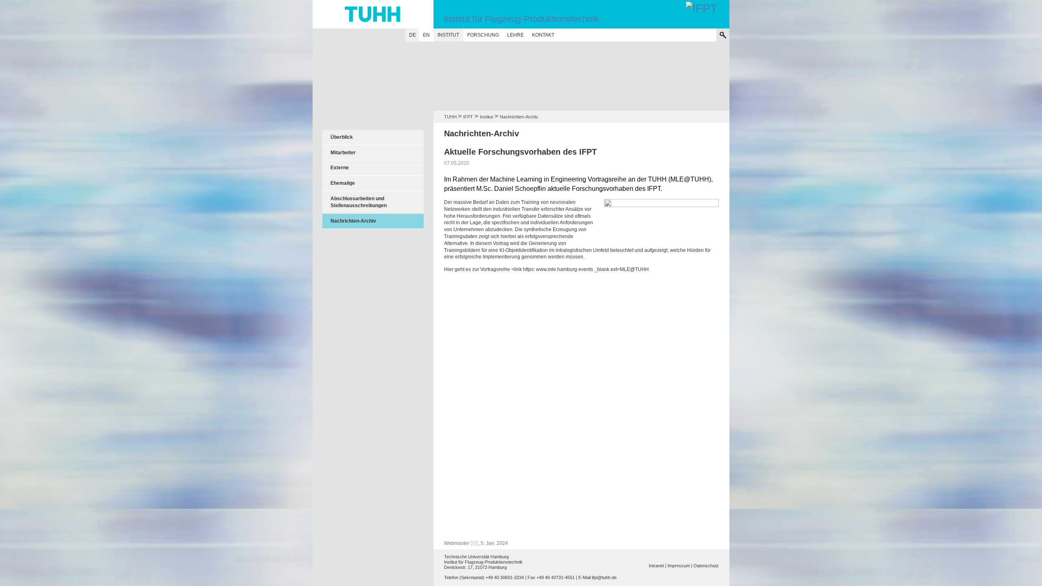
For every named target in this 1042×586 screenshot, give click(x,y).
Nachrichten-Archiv (353, 221)
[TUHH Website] (373, 14)
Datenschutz (706, 565)
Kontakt (543, 35)
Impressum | (680, 565)
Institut (448, 35)
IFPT (468, 116)
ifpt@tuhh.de (604, 577)
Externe (340, 168)
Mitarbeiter (343, 152)
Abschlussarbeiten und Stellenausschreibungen (359, 202)
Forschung (483, 35)
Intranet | (657, 565)
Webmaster (456, 543)
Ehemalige (343, 183)
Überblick (342, 137)
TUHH (450, 116)
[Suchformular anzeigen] (722, 35)
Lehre (515, 35)
